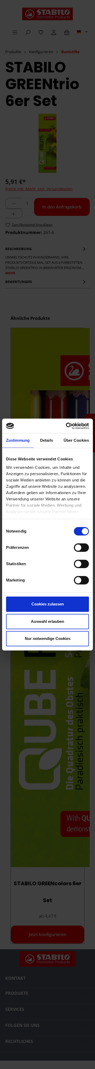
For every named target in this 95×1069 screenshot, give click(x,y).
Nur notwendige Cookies (47, 638)
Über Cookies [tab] (76, 440)
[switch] (81, 547)
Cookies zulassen (47, 604)
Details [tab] (46, 440)
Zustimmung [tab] (18, 440)
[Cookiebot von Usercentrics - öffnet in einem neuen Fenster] (67, 425)
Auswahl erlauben (47, 621)
